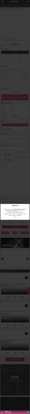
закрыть (15, 216)
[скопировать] (21, 210)
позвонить (28, 412)
